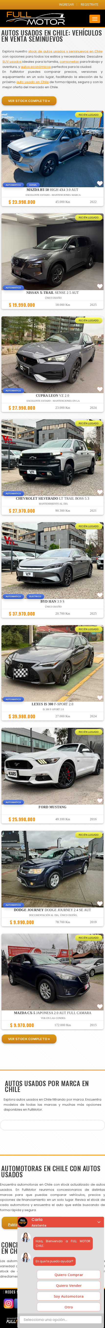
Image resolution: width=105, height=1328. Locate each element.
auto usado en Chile (32, 82)
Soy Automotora (69, 1296)
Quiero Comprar (68, 1274)
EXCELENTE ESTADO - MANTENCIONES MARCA (53, 195)
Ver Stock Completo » (29, 101)
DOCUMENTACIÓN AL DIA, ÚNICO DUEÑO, (53, 915)
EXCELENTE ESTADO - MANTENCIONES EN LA (53, 400)
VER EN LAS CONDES (53, 1018)
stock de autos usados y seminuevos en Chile (65, 51)
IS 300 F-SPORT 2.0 (53, 709)
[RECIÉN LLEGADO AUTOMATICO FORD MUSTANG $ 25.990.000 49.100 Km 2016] (52, 825)
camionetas (69, 61)
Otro (68, 1306)
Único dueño (53, 298)
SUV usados (11, 61)
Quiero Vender (69, 1285)
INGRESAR (66, 4)
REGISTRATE (89, 4)
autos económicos (36, 66)
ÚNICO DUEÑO (53, 606)
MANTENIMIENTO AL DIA (53, 503)
